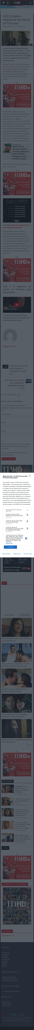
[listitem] (17, 510)
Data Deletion (6, 554)
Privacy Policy (28, 554)
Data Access (17, 554)
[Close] (30, 476)
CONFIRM (10, 547)
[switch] (26, 515)
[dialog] (17, 515)
